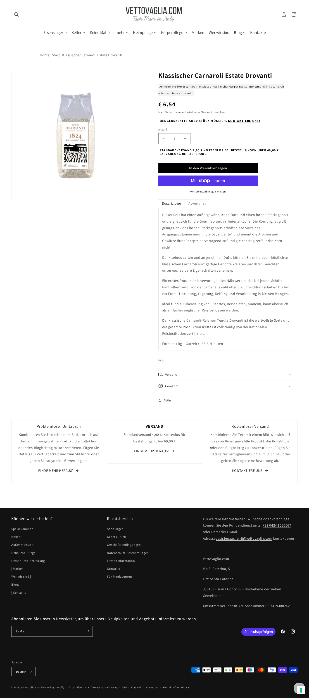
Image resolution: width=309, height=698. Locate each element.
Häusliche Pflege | (24, 553)
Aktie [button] (167, 400)
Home (44, 55)
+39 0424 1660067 (277, 525)
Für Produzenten (119, 577)
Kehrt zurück (116, 537)
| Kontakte (18, 593)
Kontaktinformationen (176, 687)
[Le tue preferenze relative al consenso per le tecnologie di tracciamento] (301, 690)
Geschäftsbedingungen (124, 545)
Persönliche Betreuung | (29, 561)
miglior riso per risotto (233, 86)
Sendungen (115, 529)
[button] (16, 14)
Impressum (152, 687)
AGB (124, 687)
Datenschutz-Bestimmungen (128, 553)
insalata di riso (208, 86)
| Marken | (18, 569)
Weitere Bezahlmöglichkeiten (208, 191)
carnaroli (191, 86)
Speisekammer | (22, 529)
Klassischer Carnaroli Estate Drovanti (92, 55)
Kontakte (114, 569)
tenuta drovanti (182, 93)
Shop (56, 55)
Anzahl (162, 129)
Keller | (16, 537)
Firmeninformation (121, 561)
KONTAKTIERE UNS (247, 470)
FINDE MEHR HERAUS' (55, 470)
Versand (181, 112)
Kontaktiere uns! (244, 121)
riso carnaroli (257, 86)
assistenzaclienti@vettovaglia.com (244, 538)
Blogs (15, 585)
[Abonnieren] (88, 631)
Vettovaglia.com (30, 687)
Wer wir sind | (21, 577)
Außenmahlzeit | (23, 545)
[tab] (171, 203)
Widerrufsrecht (77, 687)
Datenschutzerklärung (104, 687)
